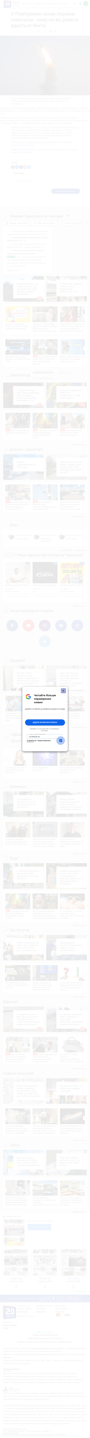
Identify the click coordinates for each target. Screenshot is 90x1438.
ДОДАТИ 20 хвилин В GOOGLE (45, 722)
